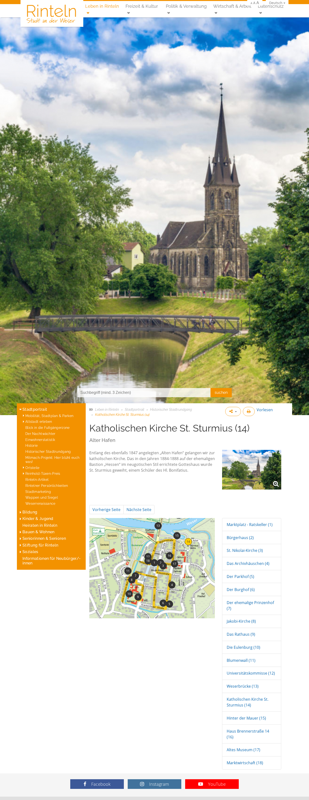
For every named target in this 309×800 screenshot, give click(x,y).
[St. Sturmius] (251, 469)
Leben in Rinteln (102, 6)
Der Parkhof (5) (240, 576)
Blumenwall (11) (241, 660)
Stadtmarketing (38, 492)
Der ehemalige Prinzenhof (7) (250, 605)
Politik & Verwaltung (186, 6)
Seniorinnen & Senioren (44, 538)
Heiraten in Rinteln (39, 525)
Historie (31, 445)
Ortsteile (32, 468)
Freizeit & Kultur (142, 6)
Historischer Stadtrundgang (48, 451)
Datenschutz (271, 6)
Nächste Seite (138, 509)
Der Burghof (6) (241, 589)
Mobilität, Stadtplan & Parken (49, 416)
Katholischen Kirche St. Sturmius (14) (247, 702)
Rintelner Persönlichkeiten (46, 485)
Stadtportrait (34, 409)
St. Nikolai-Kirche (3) (245, 550)
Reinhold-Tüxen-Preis (42, 473)
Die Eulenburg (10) (243, 647)
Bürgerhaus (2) (240, 537)
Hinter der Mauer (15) (246, 718)
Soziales (30, 551)
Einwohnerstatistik (40, 440)
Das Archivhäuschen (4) (248, 563)
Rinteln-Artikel (37, 479)
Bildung (29, 512)
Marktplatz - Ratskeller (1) (250, 524)
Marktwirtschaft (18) (245, 762)
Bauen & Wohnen (38, 532)
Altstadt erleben (38, 421)
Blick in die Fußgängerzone (47, 427)
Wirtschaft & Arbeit (232, 6)
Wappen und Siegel (41, 497)
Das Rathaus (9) (241, 634)
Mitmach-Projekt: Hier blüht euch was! (52, 459)
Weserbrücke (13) (243, 686)
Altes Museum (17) (243, 749)
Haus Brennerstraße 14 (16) (248, 734)
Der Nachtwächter (40, 434)
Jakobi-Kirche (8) (241, 621)
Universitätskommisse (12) (251, 673)
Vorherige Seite (106, 509)
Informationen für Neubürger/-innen (51, 560)
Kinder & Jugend (37, 518)
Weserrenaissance (40, 503)
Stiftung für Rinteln (40, 545)
